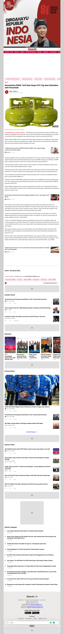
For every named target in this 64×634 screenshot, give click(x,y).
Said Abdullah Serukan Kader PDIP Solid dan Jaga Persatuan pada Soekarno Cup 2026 (27, 449)
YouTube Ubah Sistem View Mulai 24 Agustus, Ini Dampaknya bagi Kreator (26, 543)
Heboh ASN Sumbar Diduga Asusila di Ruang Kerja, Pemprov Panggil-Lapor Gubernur (27, 407)
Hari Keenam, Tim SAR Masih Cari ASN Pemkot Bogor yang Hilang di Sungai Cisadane (30, 560)
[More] (51, 303)
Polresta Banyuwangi (49, 79)
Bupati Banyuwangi (27, 79)
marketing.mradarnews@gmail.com (35, 606)
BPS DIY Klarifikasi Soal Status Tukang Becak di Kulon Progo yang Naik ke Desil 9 (26, 484)
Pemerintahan (10, 371)
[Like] (7, 623)
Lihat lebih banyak (31, 432)
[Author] (6, 92)
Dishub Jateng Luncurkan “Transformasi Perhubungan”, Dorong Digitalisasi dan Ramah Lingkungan (27, 467)
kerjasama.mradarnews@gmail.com (35, 607)
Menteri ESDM (27, 280)
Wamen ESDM (52, 280)
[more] (58, 371)
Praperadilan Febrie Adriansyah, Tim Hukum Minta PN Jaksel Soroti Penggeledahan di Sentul (31, 566)
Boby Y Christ (12, 91)
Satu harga (43, 280)
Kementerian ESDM (10, 280)
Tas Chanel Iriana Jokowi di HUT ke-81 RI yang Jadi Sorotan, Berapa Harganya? (28, 579)
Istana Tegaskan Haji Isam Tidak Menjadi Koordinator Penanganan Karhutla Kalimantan (28, 308)
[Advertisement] (32, 66)
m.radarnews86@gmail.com (35, 604)
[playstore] (35, 613)
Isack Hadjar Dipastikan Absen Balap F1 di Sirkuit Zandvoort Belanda (25, 531)
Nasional (8, 334)
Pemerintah (36, 280)
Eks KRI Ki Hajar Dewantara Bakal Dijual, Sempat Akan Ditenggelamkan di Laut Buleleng (30, 555)
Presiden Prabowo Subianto (13, 79)
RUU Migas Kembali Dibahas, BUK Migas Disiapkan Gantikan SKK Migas (24, 423)
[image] (56, 301)
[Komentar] (11, 623)
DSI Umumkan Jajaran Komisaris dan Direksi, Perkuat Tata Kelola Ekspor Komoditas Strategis (27, 458)
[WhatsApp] (51, 623)
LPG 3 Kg (19, 280)
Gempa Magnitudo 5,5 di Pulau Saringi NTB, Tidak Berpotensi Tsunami (25, 549)
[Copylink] (54, 623)
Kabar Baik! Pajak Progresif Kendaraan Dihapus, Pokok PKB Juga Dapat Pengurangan (27, 475)
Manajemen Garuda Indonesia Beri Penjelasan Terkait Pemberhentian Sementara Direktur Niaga (32, 584)
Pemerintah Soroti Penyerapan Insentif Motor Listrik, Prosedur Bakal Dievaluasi (26, 299)
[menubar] (5, 49)
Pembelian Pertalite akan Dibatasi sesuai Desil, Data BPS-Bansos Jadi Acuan (25, 316)
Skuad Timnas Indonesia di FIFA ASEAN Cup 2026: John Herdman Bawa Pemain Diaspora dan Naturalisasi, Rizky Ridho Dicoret (31, 537)
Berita (6, 82)
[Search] (59, 49)
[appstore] (28, 613)
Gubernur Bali (38, 79)
